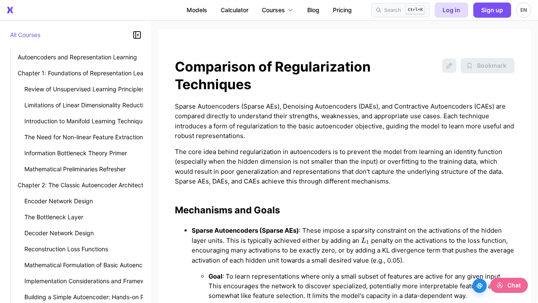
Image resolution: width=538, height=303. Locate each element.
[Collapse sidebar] (137, 35)
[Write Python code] (479, 286)
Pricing (342, 9)
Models (197, 9)
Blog (313, 9)
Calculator (234, 9)
